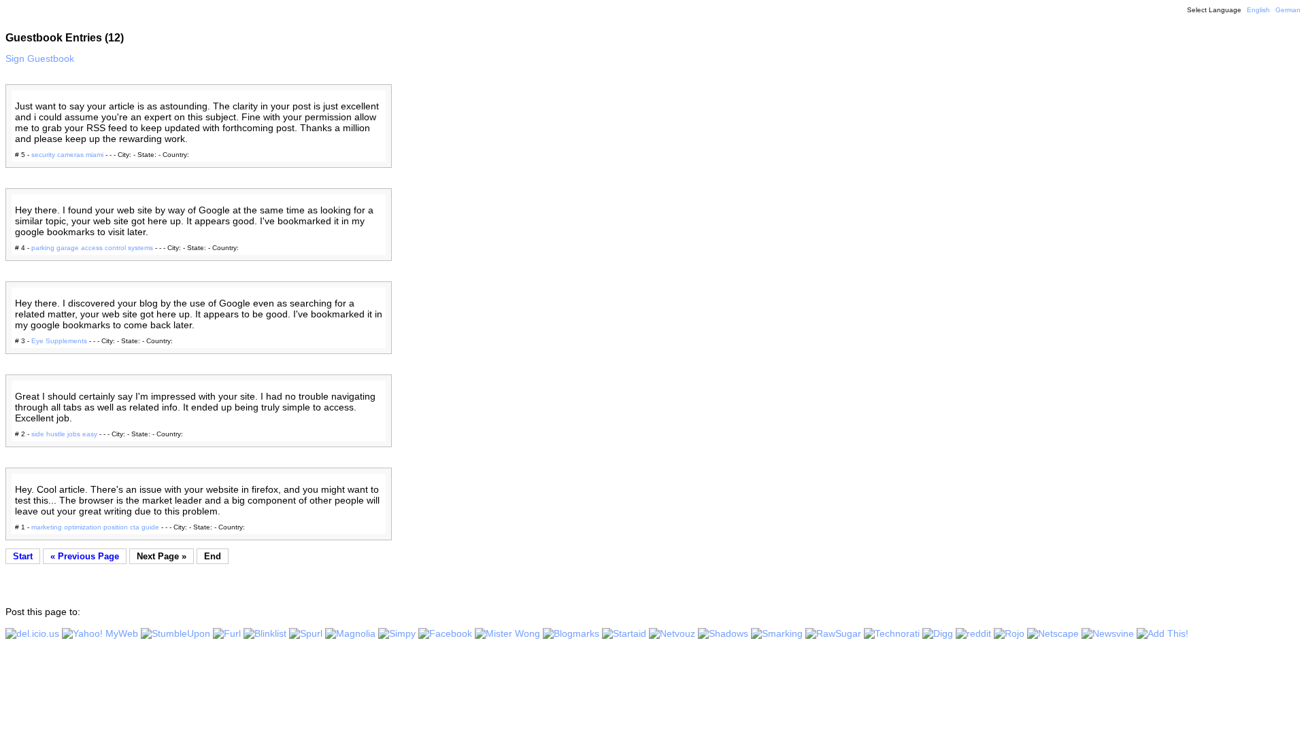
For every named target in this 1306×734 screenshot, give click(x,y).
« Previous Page (84, 556)
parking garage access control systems (92, 247)
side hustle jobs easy (64, 434)
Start (23, 556)
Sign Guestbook (39, 58)
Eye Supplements (59, 341)
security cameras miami (67, 154)
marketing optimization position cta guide (95, 527)
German (1288, 10)
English (1258, 10)
